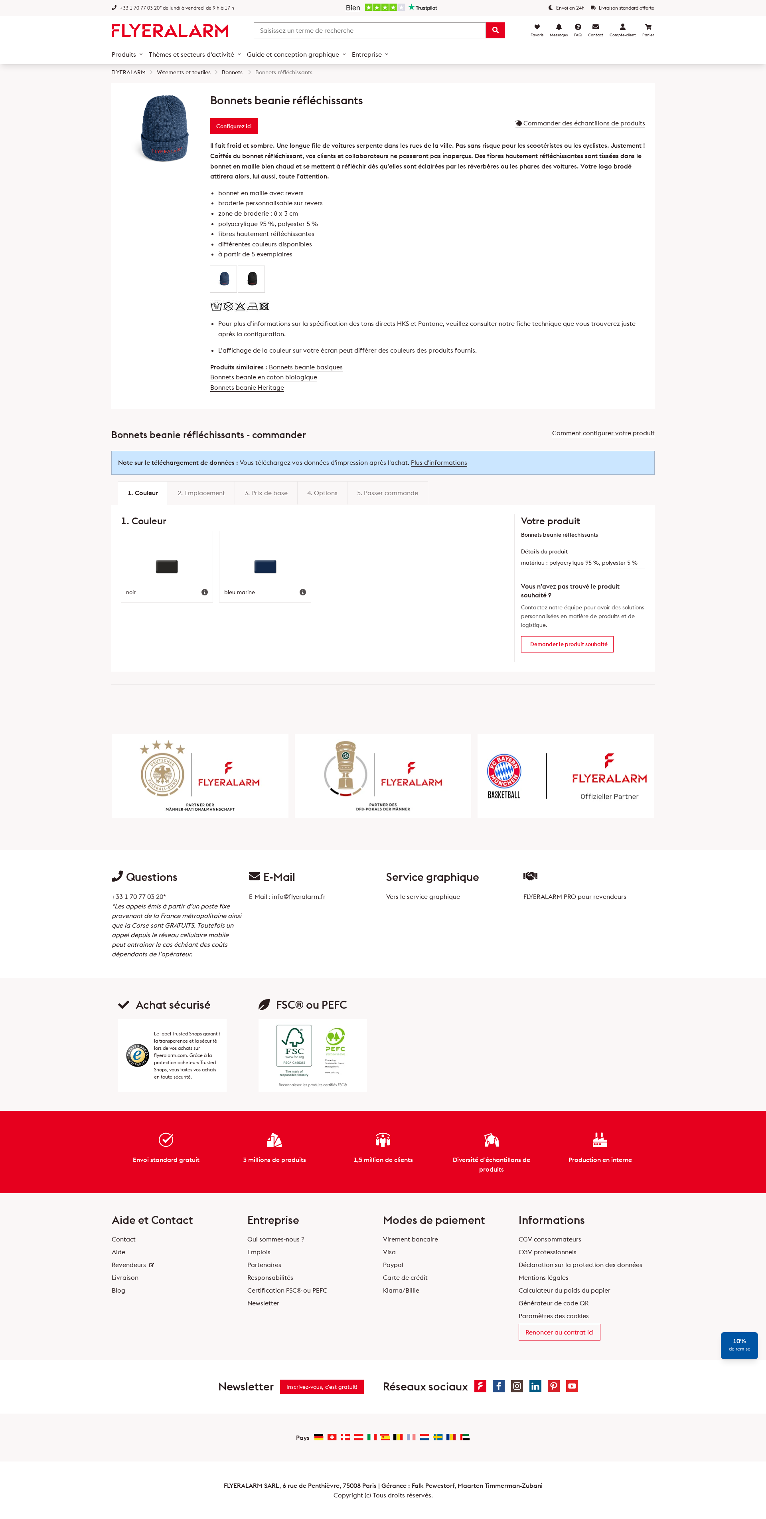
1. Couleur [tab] (143, 493)
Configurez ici (234, 126)
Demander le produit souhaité (569, 644)
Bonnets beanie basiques (306, 367)
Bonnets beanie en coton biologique (263, 377)
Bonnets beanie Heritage (247, 387)
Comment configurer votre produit (603, 433)
